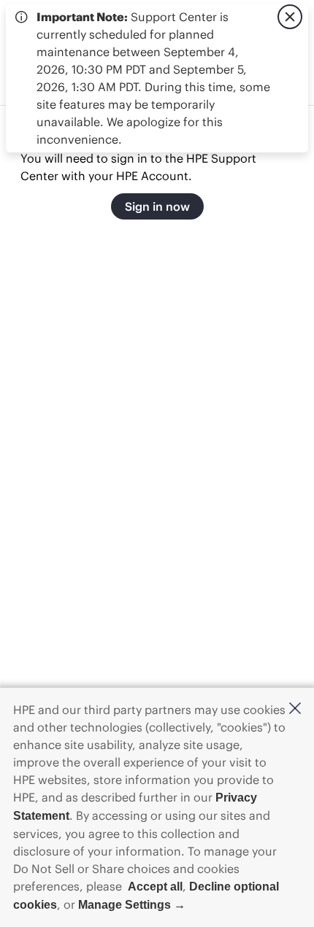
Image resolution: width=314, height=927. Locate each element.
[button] (295, 709)
